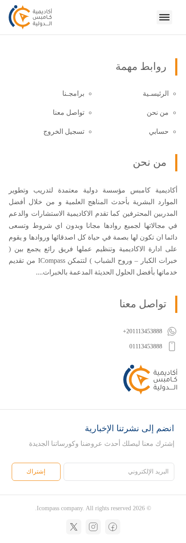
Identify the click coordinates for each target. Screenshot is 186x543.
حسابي (159, 131)
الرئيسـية (156, 93)
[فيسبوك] (112, 526)
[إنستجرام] (93, 526)
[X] (73, 526)
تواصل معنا (68, 112)
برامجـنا (73, 93)
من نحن (158, 112)
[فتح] (164, 17)
